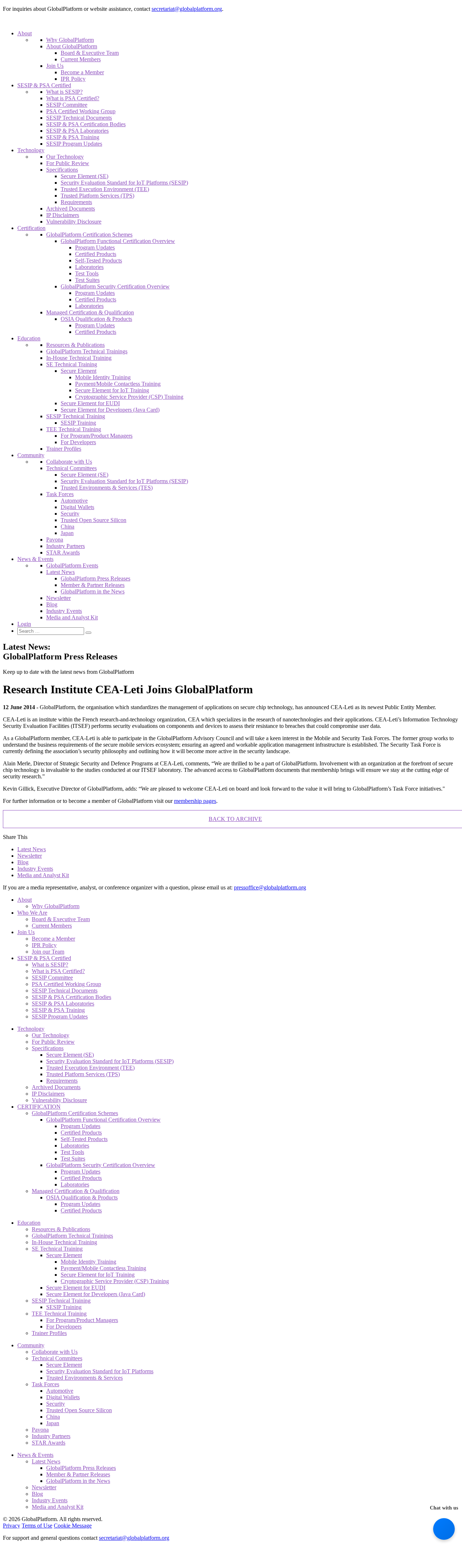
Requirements (76, 202)
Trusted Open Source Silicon (93, 520)
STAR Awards (63, 552)
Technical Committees (71, 468)
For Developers (78, 442)
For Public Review (67, 163)
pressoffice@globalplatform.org (270, 887)
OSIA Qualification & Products (96, 319)
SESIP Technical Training (75, 416)
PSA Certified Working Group (81, 111)
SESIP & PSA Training (72, 137)
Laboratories (89, 267)
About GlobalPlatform (71, 46)
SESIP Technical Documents (79, 118)
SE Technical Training (71, 364)
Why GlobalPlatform (70, 40)
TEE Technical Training (73, 429)
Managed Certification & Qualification (90, 312)
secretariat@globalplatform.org (187, 9)
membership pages (195, 801)
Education (28, 338)
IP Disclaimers (62, 215)
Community (30, 455)
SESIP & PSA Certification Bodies (86, 124)
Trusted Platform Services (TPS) (97, 196)
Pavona (54, 539)
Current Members (81, 59)
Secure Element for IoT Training (112, 390)
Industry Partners (65, 546)
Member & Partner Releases (93, 585)
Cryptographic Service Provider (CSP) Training (129, 397)
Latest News (60, 572)
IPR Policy (73, 79)
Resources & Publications (75, 345)
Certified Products (95, 254)
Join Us (55, 66)
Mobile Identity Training (103, 377)
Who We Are (32, 913)
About (24, 33)
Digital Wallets (77, 507)
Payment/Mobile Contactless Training (118, 384)
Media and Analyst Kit (72, 617)
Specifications (62, 170)
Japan (67, 533)
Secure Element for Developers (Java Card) (110, 410)
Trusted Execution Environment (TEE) (105, 189)
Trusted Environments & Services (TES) (107, 488)
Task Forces (60, 494)
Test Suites (87, 280)
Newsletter (58, 598)
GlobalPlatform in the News (93, 591)
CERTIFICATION (39, 1107)
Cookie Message (73, 1525)
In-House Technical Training (79, 358)
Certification (31, 228)
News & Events (35, 559)
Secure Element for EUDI (90, 403)
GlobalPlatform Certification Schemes (89, 234)
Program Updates (95, 247)
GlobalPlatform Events (72, 565)
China (67, 526)
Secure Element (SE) (84, 176)
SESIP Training (78, 423)
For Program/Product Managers (96, 436)
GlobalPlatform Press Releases (95, 578)
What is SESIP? (64, 92)
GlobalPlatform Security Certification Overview (115, 286)
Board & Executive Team (90, 53)
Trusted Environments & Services (84, 1378)
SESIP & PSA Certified (44, 85)
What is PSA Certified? (72, 98)
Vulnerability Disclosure (73, 221)
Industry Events (64, 611)
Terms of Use (37, 1525)
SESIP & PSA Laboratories (77, 131)
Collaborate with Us (69, 462)
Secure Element (78, 371)
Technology (30, 150)
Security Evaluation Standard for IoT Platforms (99, 1371)
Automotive (74, 501)
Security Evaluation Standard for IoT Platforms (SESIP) (124, 183)
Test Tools (87, 273)
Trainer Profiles (63, 449)
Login (24, 624)
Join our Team (48, 952)
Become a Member (82, 72)
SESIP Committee (66, 105)
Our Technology (65, 157)
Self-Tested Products (98, 260)
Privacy (11, 1525)
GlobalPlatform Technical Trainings (86, 351)
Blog (51, 604)
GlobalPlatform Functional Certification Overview (118, 241)
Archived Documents (70, 208)
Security (70, 513)
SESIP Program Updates (74, 144)
